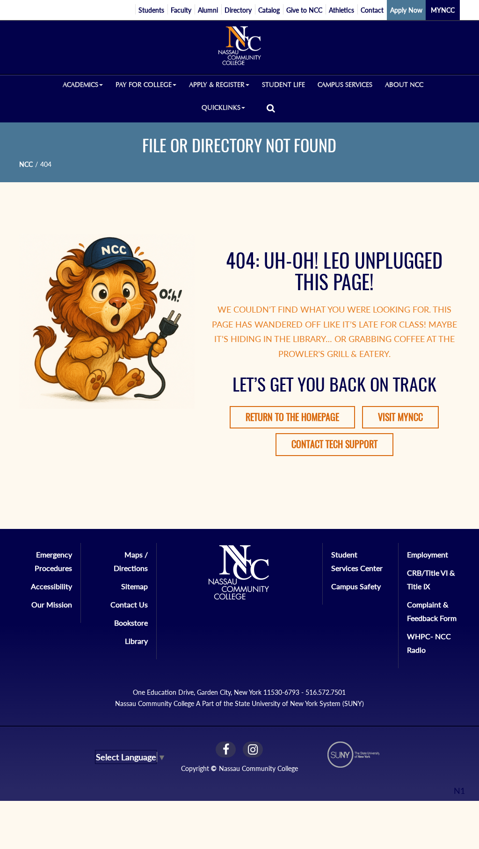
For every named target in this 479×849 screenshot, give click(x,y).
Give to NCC (304, 10)
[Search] (271, 107)
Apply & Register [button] (217, 85)
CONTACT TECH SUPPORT (334, 444)
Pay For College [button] (144, 85)
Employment (427, 554)
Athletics (341, 10)
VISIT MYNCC (400, 417)
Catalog (269, 10)
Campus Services (345, 85)
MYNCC (443, 10)
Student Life (283, 85)
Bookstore (131, 622)
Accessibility (51, 586)
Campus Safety (356, 586)
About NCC (404, 85)
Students (151, 10)
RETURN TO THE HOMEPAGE (292, 417)
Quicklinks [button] (221, 108)
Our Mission (51, 604)
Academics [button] (80, 85)
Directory (238, 10)
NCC (26, 164)
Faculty (181, 10)
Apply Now (406, 10)
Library (136, 640)
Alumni (208, 10)
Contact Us (129, 604)
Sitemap (134, 586)
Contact (372, 10)
